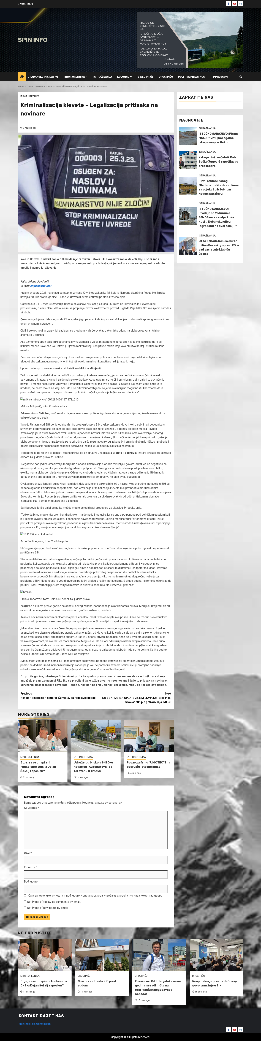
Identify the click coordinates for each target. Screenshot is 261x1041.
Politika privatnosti (192, 76)
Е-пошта (30, 867)
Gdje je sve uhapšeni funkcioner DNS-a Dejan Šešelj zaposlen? (38, 767)
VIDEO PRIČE (146, 76)
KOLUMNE (123, 76)
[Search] (240, 76)
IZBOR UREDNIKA (74, 76)
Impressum (220, 76)
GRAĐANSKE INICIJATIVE (43, 76)
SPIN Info (32, 40)
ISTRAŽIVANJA (102, 76)
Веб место (31, 881)
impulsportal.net (40, 285)
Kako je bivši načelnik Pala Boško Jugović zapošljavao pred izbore (218, 162)
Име (28, 853)
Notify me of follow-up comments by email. (54, 901)
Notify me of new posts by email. (47, 908)
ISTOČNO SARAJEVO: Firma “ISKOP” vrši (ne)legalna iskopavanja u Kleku (218, 138)
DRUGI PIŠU (166, 76)
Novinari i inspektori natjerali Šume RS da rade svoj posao (58, 696)
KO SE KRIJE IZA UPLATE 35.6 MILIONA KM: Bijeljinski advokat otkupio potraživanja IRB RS (136, 698)
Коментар (31, 807)
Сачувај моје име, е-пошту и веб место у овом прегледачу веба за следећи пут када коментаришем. (95, 895)
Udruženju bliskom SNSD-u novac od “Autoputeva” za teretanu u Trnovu (93, 767)
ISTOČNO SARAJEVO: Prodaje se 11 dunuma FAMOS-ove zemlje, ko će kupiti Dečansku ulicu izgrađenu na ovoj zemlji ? (218, 217)
